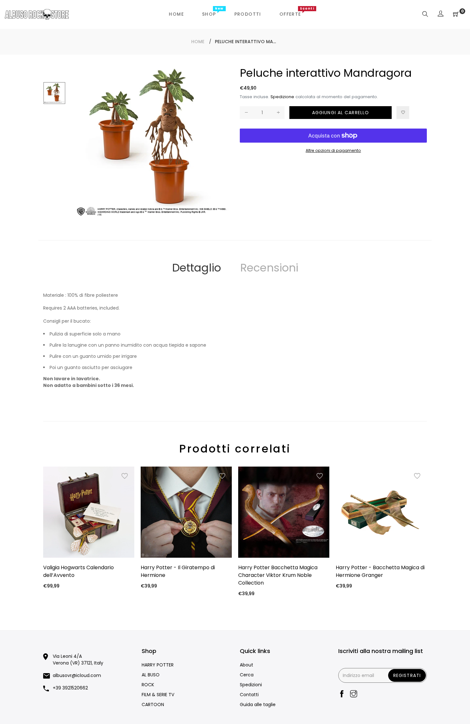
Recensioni (269, 267)
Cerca (247, 675)
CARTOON (153, 704)
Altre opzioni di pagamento (333, 150)
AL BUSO (151, 675)
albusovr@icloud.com (77, 675)
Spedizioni (251, 684)
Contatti (249, 694)
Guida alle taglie (258, 704)
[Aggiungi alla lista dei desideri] (402, 112)
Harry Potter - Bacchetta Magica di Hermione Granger (380, 571)
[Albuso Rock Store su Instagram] (353, 694)
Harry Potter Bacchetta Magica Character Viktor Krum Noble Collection (277, 575)
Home (197, 41)
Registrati (407, 675)
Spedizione (282, 97)
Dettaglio (196, 267)
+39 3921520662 (70, 688)
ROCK (148, 684)
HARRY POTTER (158, 665)
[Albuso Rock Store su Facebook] (341, 694)
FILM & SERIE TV (158, 694)
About (246, 665)
